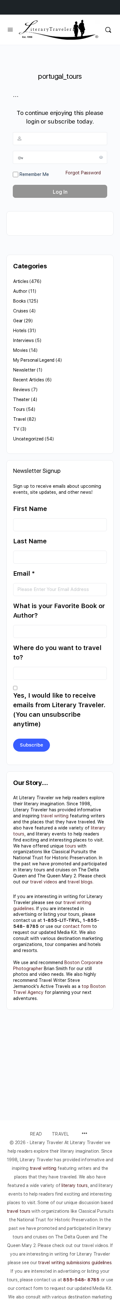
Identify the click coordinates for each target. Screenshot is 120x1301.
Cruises (20, 310)
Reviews (21, 389)
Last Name (30, 541)
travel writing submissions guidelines (74, 1262)
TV (16, 429)
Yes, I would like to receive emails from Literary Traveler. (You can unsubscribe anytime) (59, 710)
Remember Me (33, 174)
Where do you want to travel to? (57, 652)
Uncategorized (28, 438)
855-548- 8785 (81, 1279)
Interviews (23, 340)
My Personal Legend (33, 360)
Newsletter (24, 369)
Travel (19, 419)
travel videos (43, 881)
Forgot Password (83, 172)
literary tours (74, 1185)
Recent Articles (28, 379)
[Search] (108, 30)
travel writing (54, 815)
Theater (21, 399)
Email (24, 573)
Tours (19, 409)
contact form (77, 926)
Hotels (20, 330)
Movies (20, 350)
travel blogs (80, 881)
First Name (30, 509)
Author (20, 291)
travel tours (18, 1211)
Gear (18, 320)
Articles (20, 281)
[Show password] (101, 157)
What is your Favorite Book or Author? (59, 610)
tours (70, 845)
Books (19, 301)
